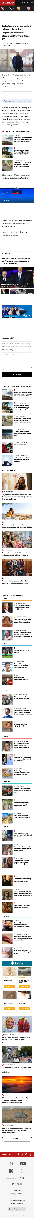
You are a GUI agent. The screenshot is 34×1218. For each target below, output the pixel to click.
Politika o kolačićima (17, 1203)
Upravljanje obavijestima (18, 1209)
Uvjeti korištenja (17, 1197)
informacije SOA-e (11, 110)
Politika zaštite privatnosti (17, 1200)
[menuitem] (28, 2)
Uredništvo (17, 1190)
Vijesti (6, 8)
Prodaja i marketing (17, 1194)
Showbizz (23, 8)
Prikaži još (17, 1139)
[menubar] (28, 3)
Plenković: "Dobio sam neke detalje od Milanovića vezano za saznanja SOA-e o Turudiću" (16, 261)
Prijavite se (17, 374)
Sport (14, 8)
